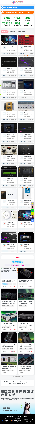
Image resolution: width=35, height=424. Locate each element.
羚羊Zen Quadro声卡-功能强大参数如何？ (25, 281)
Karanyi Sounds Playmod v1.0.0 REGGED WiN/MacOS (11, 91)
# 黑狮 (12, 305)
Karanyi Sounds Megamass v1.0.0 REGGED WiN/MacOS (11, 113)
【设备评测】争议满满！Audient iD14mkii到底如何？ (25, 368)
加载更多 (18, 257)
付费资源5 (5, 284)
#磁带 (25, 163)
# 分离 (10, 284)
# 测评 (28, 370)
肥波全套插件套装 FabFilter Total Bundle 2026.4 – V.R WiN (28, 201)
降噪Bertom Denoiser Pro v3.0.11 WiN (11, 69)
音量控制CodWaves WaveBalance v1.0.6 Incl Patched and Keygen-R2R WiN (11, 222)
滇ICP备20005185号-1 (6, 420)
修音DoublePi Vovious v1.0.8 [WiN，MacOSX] (11, 244)
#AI (20, 185)
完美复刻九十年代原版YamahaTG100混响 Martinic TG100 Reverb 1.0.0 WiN (11, 179)
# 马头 (25, 327)
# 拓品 (12, 370)
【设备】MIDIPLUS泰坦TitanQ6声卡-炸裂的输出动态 (25, 346)
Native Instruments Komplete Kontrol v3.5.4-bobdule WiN (28, 91)
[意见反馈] (32, 220)
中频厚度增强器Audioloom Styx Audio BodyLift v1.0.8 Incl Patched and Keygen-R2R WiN (11, 201)
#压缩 (24, 53)
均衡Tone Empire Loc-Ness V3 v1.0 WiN (10, 157)
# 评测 (8, 305)
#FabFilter (25, 207)
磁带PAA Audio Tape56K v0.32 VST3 (28, 157)
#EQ (21, 53)
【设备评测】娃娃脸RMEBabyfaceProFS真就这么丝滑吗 (9, 325)
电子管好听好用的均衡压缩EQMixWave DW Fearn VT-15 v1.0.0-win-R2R (28, 47)
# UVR (14, 284)
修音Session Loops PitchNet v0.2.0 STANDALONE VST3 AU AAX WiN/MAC (28, 135)
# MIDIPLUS (30, 348)
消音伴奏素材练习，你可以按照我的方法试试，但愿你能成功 (8, 281)
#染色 (4, 97)
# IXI (8, 348)
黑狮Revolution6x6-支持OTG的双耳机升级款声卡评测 (26, 303)
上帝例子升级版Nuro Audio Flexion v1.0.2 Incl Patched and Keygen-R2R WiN (11, 135)
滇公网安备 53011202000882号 (17, 420)
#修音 (21, 75)
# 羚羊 (25, 284)
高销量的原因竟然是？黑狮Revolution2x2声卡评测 (8, 303)
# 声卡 (20, 284)
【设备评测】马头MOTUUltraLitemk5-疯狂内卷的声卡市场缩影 (26, 325)
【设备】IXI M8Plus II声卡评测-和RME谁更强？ (9, 345)
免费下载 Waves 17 (26, 222)
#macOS (25, 229)
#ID (3, 185)
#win (7, 185)
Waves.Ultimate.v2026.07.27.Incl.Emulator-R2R (11, 47)
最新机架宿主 (21, 31)
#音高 (25, 75)
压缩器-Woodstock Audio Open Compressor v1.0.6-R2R (27, 244)
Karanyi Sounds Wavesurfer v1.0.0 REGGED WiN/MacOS (28, 113)
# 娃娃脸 (8, 327)
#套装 (4, 53)
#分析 (21, 251)
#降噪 (4, 75)
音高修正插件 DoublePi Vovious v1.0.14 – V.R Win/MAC (27, 69)
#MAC (21, 229)
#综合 (8, 53)
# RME (11, 348)
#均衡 (7, 163)
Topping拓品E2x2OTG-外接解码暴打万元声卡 (9, 367)
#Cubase (24, 185)
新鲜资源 (4, 31)
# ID (24, 370)
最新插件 (12, 31)
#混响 (8, 97)
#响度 (4, 141)
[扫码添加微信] (32, 210)
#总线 (8, 141)
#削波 (25, 251)
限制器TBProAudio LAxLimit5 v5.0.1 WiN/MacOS (27, 179)
